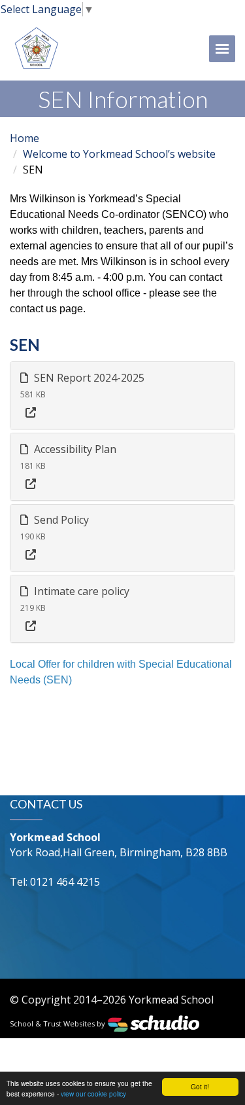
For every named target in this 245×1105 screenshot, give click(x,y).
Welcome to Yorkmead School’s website (119, 154)
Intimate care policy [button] (80, 591)
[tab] (122, 395)
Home (24, 138)
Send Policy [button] (60, 520)
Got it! (200, 1086)
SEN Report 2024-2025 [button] (87, 378)
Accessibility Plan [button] (73, 449)
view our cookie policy (93, 1093)
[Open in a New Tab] (30, 412)
